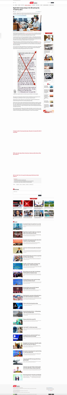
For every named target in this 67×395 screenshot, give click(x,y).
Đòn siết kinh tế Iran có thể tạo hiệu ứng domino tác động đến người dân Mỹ (17, 218)
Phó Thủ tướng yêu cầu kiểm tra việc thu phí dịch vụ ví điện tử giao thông (49, 217)
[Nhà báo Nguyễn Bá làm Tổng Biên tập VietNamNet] (18, 377)
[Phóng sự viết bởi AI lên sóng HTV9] (18, 322)
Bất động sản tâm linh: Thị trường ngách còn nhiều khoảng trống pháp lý (48, 208)
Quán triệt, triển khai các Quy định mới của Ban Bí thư (46, 102)
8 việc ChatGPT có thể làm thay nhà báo (30, 327)
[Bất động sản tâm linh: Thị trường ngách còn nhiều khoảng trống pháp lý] (49, 203)
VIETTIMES (33, 3)
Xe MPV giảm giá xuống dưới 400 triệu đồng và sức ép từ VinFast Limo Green (47, 52)
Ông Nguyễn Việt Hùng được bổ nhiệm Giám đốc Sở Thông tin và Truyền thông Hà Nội (46, 97)
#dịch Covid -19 (31, 184)
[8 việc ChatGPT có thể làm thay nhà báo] (18, 330)
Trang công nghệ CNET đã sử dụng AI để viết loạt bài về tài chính (31, 359)
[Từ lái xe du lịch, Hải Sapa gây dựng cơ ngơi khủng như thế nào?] (38, 213)
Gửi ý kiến (40, 195)
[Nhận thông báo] (48, 2)
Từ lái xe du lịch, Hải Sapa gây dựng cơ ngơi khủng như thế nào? (38, 217)
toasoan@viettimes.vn (50, 387)
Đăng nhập (52, 2)
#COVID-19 (27, 184)
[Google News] (39, 11)
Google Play (52, 394)
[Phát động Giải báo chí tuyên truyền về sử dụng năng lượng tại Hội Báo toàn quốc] (18, 282)
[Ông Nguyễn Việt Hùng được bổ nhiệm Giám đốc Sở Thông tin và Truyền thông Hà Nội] (51, 96)
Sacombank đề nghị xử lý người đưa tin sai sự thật (46, 87)
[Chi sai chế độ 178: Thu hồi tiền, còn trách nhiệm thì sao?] (48, 38)
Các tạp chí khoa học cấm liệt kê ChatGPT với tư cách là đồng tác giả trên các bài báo (31, 336)
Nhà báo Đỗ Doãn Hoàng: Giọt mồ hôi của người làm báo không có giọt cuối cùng (46, 106)
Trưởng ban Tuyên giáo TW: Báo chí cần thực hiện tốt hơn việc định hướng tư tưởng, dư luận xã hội (32, 367)
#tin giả (21, 184)
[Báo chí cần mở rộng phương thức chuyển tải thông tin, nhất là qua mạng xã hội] (18, 353)
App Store (49, 394)
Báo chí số (15, 222)
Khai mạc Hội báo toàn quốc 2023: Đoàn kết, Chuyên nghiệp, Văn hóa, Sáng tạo (31, 288)
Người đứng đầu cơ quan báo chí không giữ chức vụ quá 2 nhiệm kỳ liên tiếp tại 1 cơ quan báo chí (32, 296)
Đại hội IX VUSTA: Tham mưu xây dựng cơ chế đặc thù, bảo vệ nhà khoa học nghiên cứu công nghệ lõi (38, 208)
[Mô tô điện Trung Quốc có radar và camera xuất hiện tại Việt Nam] (48, 76)
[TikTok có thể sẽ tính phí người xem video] (18, 306)
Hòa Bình (15, 11)
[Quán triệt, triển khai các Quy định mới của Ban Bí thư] (51, 102)
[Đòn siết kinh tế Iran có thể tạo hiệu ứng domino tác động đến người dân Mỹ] (18, 213)
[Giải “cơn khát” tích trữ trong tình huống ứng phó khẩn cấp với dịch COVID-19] (27, 165)
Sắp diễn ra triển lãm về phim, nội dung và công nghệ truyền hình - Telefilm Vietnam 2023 (31, 264)
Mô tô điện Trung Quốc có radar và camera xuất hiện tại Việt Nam (47, 80)
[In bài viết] (37, 11)
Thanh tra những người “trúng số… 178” (47, 61)
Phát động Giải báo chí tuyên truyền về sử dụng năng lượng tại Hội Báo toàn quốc (31, 280)
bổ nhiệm (31, 376)
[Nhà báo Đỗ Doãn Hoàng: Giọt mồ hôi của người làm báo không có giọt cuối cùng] (51, 105)
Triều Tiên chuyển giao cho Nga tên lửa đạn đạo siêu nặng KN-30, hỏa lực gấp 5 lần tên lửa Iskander (47, 70)
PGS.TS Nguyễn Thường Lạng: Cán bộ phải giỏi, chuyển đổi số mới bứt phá (17, 208)
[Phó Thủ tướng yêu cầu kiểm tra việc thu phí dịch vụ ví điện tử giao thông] (49, 213)
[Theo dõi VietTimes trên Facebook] (48, 390)
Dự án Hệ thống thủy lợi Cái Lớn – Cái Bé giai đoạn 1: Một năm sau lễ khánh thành (32, 312)
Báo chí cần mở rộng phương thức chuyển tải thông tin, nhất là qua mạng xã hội (32, 351)
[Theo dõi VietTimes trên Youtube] (50, 390)
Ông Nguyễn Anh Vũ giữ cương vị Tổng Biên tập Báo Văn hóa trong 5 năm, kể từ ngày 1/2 (32, 343)
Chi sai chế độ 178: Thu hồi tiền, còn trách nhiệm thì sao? (47, 42)
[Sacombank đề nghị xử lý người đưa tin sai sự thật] (51, 87)
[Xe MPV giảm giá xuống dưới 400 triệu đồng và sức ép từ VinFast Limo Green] (48, 47)
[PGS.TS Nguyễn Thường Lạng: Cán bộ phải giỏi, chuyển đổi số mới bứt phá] (18, 203)
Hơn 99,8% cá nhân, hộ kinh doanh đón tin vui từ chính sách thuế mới (28, 217)
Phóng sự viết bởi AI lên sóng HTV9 (29, 319)
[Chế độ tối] (49, 2)
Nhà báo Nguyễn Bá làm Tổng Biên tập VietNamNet (32, 374)
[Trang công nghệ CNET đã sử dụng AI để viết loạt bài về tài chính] (18, 361)
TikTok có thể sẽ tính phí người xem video (30, 303)
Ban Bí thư (23, 299)
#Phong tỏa (18, 184)
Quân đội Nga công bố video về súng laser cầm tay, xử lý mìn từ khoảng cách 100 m (28, 208)
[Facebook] (36, 11)
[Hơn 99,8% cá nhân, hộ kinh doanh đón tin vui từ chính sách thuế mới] (28, 213)
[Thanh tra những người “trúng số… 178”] (48, 57)
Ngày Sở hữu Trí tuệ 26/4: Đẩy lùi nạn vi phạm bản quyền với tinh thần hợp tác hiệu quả (46, 91)
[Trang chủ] (13, 5)
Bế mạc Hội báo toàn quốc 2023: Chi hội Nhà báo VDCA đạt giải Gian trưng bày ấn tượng (31, 272)
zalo (49, 390)
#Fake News (24, 184)
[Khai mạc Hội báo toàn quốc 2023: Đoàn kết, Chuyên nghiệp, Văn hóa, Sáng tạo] (18, 290)
